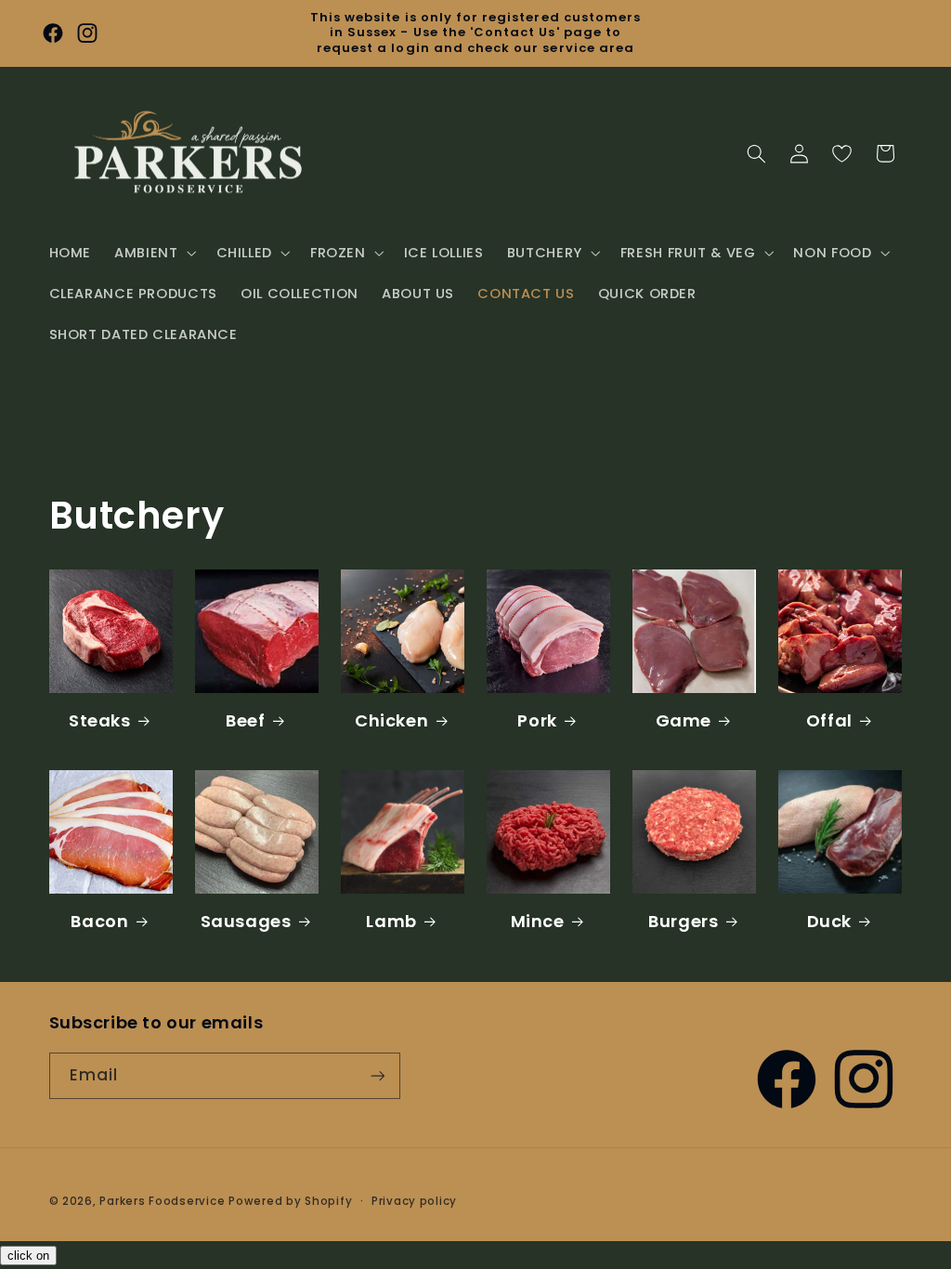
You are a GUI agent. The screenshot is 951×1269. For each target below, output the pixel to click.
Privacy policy (414, 1201)
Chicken (391, 720)
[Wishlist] (841, 153)
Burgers (683, 921)
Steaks (100, 720)
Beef (245, 720)
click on (28, 1255)
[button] (153, 252)
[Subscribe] (377, 1075)
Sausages (246, 921)
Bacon (99, 921)
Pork (536, 720)
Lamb (391, 921)
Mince (538, 921)
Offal (829, 720)
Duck (829, 921)
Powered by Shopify (290, 1201)
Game (683, 720)
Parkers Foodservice (162, 1201)
